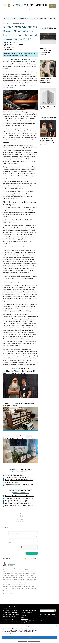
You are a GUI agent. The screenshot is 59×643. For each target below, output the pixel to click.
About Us (23, 617)
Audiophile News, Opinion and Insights (19, 19)
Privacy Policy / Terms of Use (34, 641)
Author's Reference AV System (15, 44)
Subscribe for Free (52, 6)
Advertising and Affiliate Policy (29, 621)
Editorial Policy (25, 619)
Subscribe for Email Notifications (29, 610)
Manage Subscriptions (26, 612)
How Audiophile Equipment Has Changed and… (19, 498)
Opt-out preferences (22, 641)
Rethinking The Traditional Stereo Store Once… (19, 496)
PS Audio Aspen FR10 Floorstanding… (17, 477)
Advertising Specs (25, 622)
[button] (56, 626)
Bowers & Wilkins (29, 61)
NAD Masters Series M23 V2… (14, 475)
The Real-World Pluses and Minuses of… (17, 503)
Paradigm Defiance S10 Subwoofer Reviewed (19, 484)
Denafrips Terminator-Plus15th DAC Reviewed (19, 480)
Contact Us (24, 615)
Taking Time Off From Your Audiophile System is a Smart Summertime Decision (18, 437)
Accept (29, 637)
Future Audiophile (13, 42)
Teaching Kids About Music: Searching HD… (18, 505)
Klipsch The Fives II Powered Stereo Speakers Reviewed (46, 80)
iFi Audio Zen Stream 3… (13, 482)
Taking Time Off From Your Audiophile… (17, 501)
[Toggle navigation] (29, 9)
